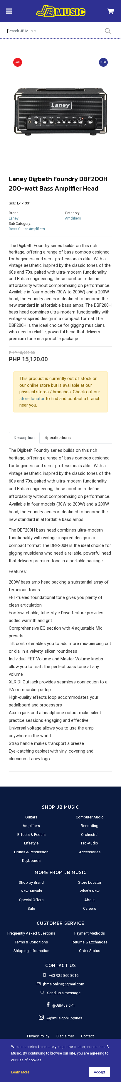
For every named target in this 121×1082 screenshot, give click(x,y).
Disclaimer (65, 1036)
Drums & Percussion (31, 852)
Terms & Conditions (31, 942)
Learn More (20, 1072)
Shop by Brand (31, 882)
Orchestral (89, 834)
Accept (99, 1072)
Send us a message (63, 993)
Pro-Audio (89, 843)
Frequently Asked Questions (31, 933)
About (89, 900)
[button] (16, 106)
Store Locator (89, 882)
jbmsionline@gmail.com (63, 984)
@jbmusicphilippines (63, 1018)
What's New (90, 891)
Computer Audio (90, 817)
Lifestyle (31, 843)
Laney (14, 218)
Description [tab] (24, 437)
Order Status (89, 950)
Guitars (31, 817)
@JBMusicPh (62, 1005)
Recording (89, 825)
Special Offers (31, 900)
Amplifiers (73, 218)
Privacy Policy (38, 1036)
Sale (31, 908)
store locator (32, 398)
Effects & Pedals (31, 834)
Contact (87, 1036)
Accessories (89, 852)
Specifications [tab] (58, 437)
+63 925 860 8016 (63, 975)
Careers (89, 908)
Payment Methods (89, 933)
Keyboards (31, 860)
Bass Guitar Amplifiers (27, 229)
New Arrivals (31, 891)
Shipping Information (31, 950)
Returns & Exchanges (89, 942)
